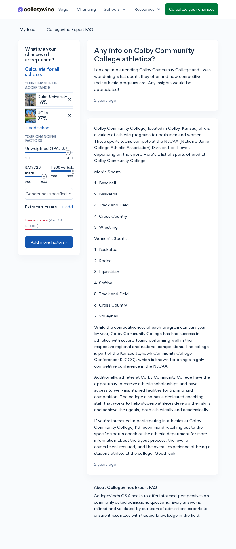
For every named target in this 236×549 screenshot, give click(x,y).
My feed (27, 29)
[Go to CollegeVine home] (36, 9)
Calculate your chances (191, 9)
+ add (67, 206)
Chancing (86, 9)
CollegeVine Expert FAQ (70, 29)
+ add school (38, 127)
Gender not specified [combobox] (46, 193)
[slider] (68, 152)
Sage (63, 9)
